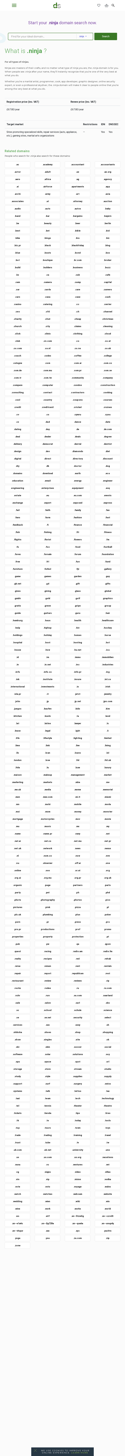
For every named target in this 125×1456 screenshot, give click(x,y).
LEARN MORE (79, 1453)
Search (105, 36)
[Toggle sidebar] (14, 5)
